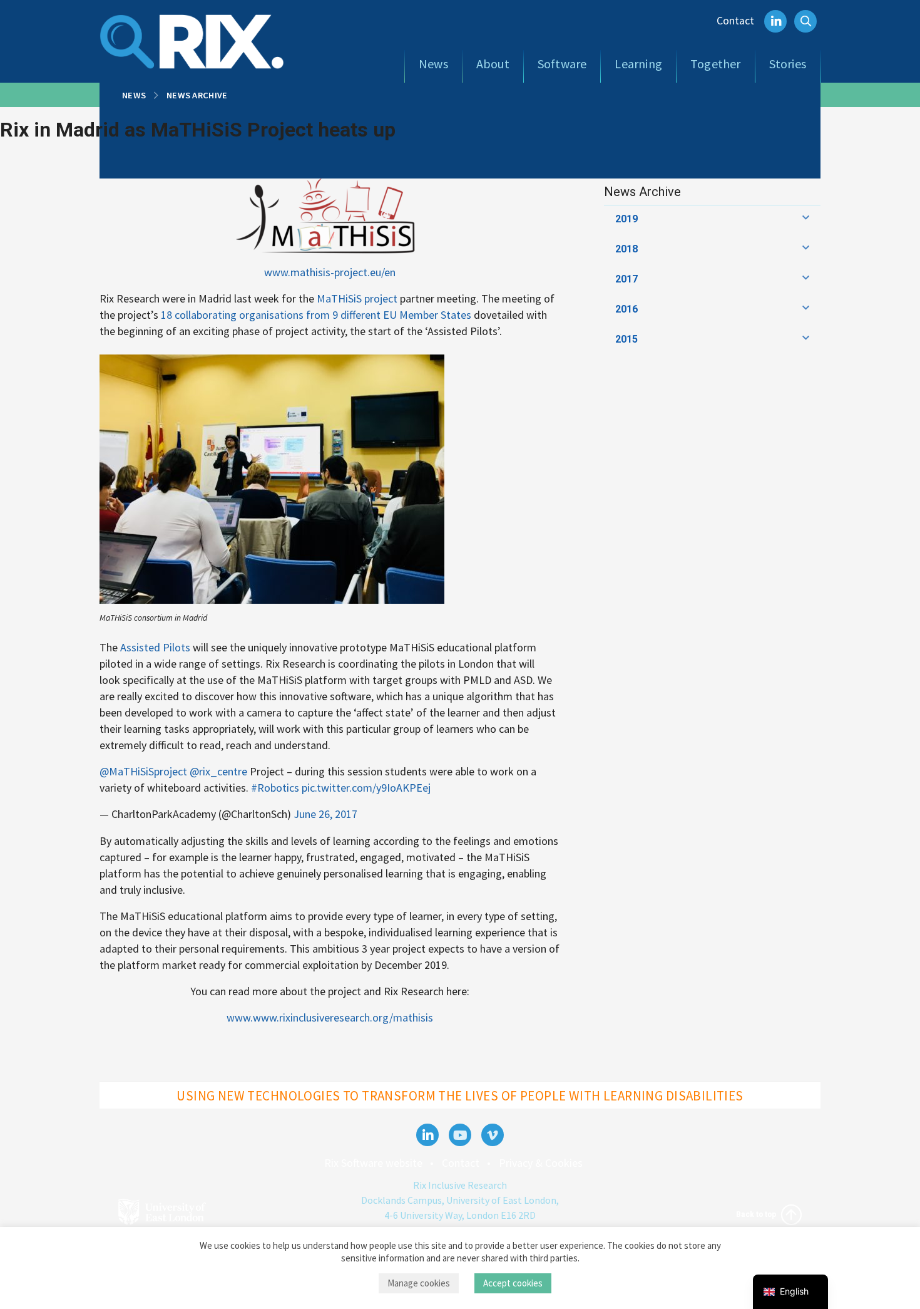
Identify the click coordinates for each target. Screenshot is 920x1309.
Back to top (757, 1214)
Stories (787, 63)
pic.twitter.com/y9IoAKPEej (366, 787)
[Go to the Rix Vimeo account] (492, 1135)
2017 (626, 279)
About (492, 63)
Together (715, 63)
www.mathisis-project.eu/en (330, 272)
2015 (626, 339)
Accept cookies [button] (513, 1283)
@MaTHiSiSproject (143, 771)
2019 (626, 219)
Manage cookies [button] (418, 1283)
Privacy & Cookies (541, 1163)
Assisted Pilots (155, 647)
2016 (626, 309)
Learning (638, 63)
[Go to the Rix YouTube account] (460, 1135)
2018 (626, 249)
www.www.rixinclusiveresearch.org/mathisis (330, 1017)
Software (562, 63)
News (433, 63)
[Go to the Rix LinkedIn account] (427, 1135)
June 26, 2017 (325, 814)
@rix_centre (218, 771)
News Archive (196, 95)
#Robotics (275, 787)
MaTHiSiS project (357, 298)
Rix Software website (373, 1163)
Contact (735, 21)
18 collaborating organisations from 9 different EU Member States (316, 315)
